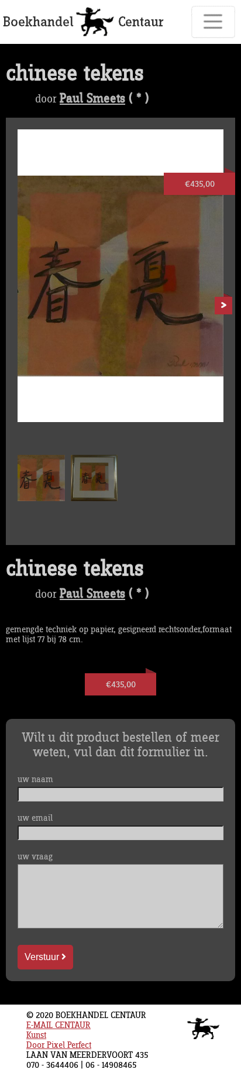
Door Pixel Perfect (58, 1045)
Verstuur (43, 957)
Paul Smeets (92, 99)
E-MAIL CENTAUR (58, 1025)
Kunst (36, 1035)
